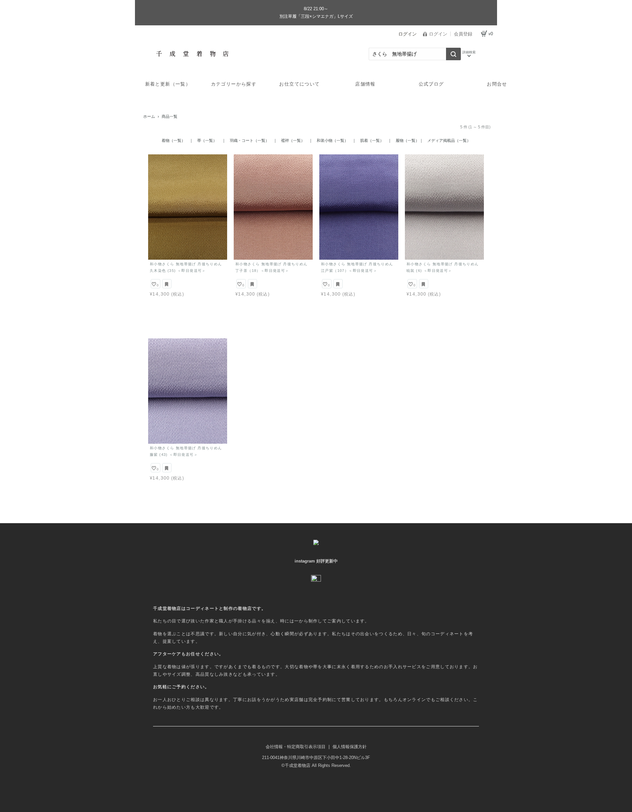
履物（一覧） (407, 140)
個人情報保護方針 (349, 746)
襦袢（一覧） (293, 140)
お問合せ (497, 84)
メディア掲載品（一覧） (449, 140)
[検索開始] (453, 54)
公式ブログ (431, 84)
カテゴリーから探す (234, 84)
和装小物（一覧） (332, 140)
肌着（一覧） (372, 140)
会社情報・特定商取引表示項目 (296, 746)
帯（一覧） (207, 140)
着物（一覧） (173, 140)
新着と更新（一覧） (168, 84)
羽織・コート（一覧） (249, 140)
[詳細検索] (469, 54)
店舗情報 (365, 84)
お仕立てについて (299, 84)
